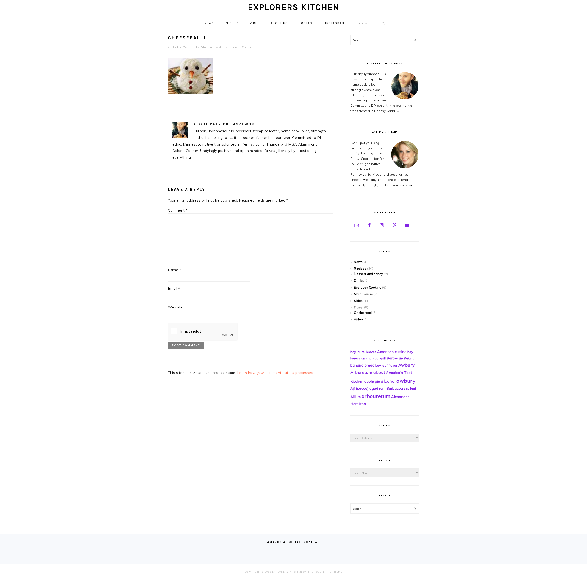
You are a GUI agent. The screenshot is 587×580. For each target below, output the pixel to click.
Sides (358, 301)
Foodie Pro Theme (328, 572)
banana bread (362, 365)
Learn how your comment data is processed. (275, 372)
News (358, 262)
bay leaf (410, 388)
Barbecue (395, 358)
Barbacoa (394, 388)
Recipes (360, 268)
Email (174, 288)
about (379, 372)
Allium (355, 396)
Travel (358, 307)
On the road (363, 312)
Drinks (359, 280)
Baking (409, 358)
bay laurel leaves (363, 352)
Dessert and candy (368, 274)
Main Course (363, 294)
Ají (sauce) (359, 388)
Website (175, 307)
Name (174, 269)
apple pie (372, 381)
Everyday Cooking (367, 287)
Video (358, 319)
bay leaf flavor (386, 365)
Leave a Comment (243, 47)
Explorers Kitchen (293, 7)
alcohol (388, 381)
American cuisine (392, 351)
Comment (178, 210)
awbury (405, 381)
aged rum (377, 388)
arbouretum (376, 396)
